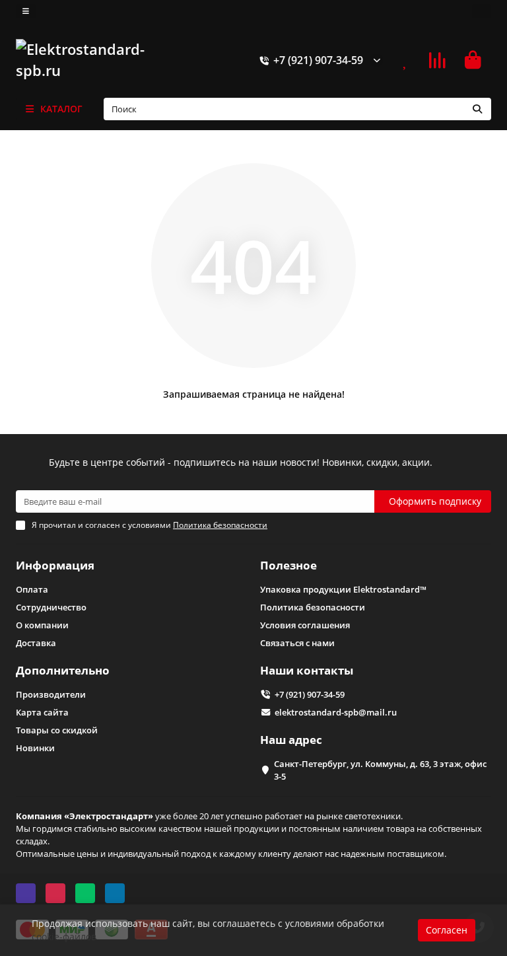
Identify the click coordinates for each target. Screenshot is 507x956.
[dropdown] (26, 11)
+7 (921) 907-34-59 (318, 60)
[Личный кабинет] (481, 11)
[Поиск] (477, 109)
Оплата (32, 589)
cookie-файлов (64, 936)
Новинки (35, 748)
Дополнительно (63, 670)
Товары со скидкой (57, 730)
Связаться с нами (297, 643)
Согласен (446, 930)
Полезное (288, 565)
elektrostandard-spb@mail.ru (336, 712)
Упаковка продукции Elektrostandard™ (343, 589)
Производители (51, 694)
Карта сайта (42, 712)
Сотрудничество (51, 607)
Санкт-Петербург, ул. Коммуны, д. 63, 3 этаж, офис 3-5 (380, 770)
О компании (42, 625)
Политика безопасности (312, 607)
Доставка (36, 643)
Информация (55, 565)
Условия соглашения (305, 625)
